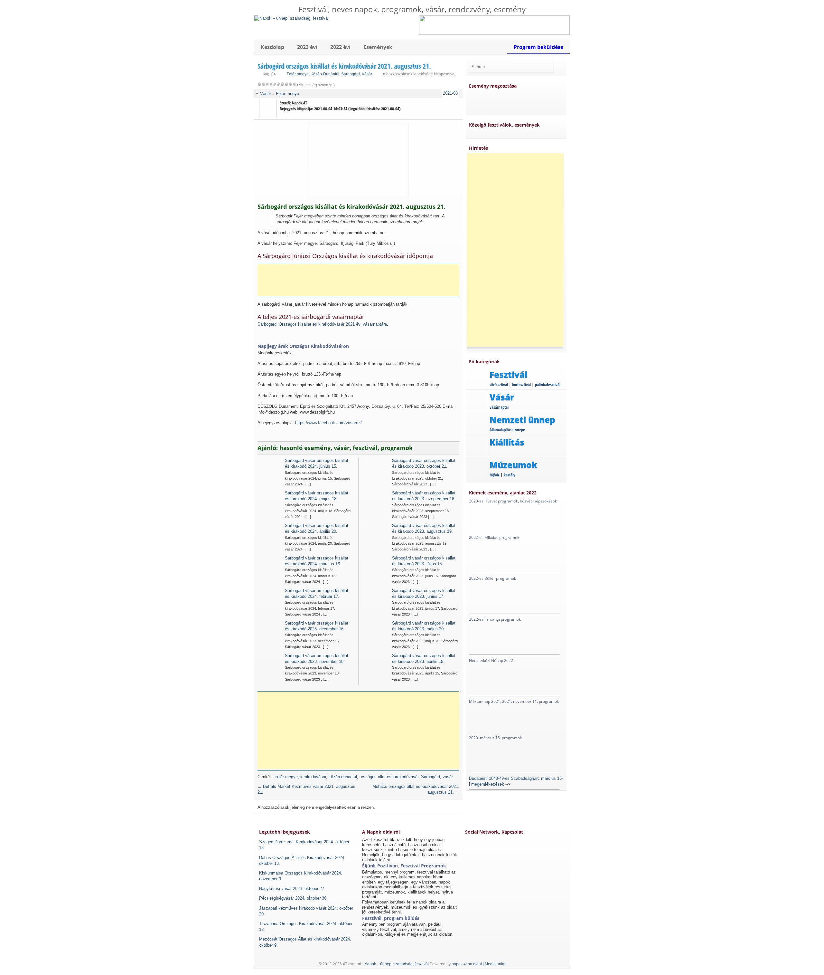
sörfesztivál (499, 384)
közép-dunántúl (343, 776)
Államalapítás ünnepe (507, 430)
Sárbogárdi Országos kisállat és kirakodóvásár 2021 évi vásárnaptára (322, 324)
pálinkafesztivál (547, 384)
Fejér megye (298, 74)
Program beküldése (538, 47)
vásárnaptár (499, 407)
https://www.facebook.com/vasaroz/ (328, 422)
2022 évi (340, 47)
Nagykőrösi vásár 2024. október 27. (292, 888)
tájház (495, 475)
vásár (448, 776)
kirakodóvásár (313, 776)
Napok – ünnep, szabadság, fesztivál (396, 964)
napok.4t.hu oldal (467, 964)
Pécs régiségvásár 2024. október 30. (293, 898)
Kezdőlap (272, 47)
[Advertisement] (361, 280)
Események (377, 47)
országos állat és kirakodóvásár (389, 776)
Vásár (367, 74)
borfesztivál (521, 384)
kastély (509, 475)
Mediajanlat (495, 964)
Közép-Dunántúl (325, 74)
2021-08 (450, 93)
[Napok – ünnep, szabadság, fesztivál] (291, 18)
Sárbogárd (350, 74)
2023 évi (307, 47)
